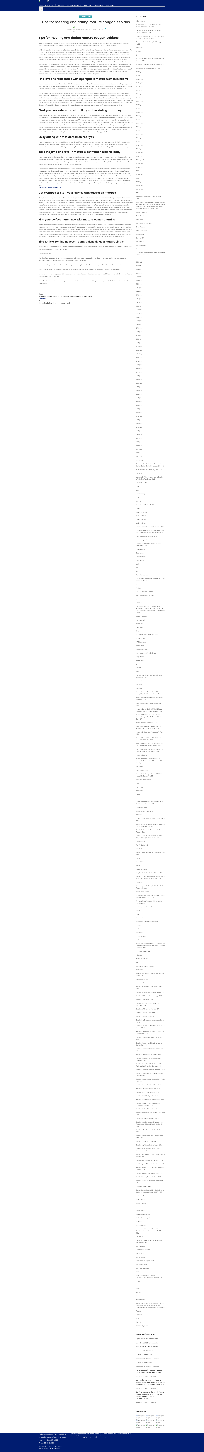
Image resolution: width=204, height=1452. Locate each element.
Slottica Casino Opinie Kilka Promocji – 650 (150, 1069)
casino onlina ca (141, 516)
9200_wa (139, 368)
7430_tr (138, 291)
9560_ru (139, 405)
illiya (137, 631)
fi (136, 584)
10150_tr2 (139, 97)
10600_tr (139, 149)
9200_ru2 (139, 365)
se (137, 962)
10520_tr (139, 138)
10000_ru (139, 72)
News (138, 794)
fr (136, 599)
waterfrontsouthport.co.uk (145, 1261)
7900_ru (139, 295)
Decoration (140, 553)
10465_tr (139, 127)
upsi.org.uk (139, 1236)
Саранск (139, 1315)
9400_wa (139, 390)
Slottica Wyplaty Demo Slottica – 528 (148, 1177)
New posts (139, 790)
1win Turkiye (140, 227)
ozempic (139, 815)
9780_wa (139, 431)
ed (137, 567)
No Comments (153, 1343)
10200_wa (139, 105)
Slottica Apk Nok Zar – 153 (145, 1016)
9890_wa (139, 449)
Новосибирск (140, 1299)
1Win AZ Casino (141, 212)
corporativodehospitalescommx (146, 536)
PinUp (138, 865)
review (138, 925)
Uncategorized (85, 17)
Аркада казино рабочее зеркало (147, 1346)
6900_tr (138, 266)
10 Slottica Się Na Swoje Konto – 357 (148, 68)
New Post (139, 787)
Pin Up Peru (140, 849)
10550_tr (139, 141)
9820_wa (139, 442)
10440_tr (139, 119)
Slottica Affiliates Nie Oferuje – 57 (147, 1009)
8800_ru (139, 317)
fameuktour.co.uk (142, 575)
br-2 (137, 497)
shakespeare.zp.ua (142, 979)
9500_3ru (139, 401)
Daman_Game (140, 549)
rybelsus (139, 955)
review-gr (139, 932)
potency (139, 882)
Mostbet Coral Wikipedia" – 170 (146, 722)
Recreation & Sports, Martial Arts (147, 921)
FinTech (138, 588)
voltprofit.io (140, 1253)
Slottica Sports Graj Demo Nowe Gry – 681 (150, 1160)
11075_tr (139, 178)
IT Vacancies (140, 638)
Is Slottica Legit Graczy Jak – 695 (147, 635)
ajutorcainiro (140, 460)
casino (138, 508)
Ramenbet (139, 918)
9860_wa (139, 445)
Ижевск (138, 1292)
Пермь (138, 1311)
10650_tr (139, 156)
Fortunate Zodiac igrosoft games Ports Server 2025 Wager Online (149, 1371)
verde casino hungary (143, 1250)
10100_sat (139, 86)
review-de (139, 929)
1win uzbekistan (141, 230)
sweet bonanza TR (142, 1207)
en (137, 571)
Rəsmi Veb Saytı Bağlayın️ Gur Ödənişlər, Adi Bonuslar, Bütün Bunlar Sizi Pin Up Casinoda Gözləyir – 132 (150, 945)
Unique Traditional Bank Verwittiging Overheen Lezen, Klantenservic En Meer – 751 (150, 1231)
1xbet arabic (140, 238)
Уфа (137, 1318)
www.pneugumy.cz (142, 1268)
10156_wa (139, 101)
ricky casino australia (143, 951)
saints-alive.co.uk (141, 959)
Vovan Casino (140, 1257)
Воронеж (139, 1285)
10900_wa (139, 174)
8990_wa (139, 332)
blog (137, 490)
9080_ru (139, 343)
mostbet (139, 688)
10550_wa (139, 145)
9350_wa (139, 379)
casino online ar (141, 519)
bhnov (138, 486)
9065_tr (138, 339)
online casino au (141, 807)
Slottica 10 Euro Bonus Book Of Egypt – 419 (150, 992)
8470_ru (139, 302)
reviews (138, 940)
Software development (143, 1186)
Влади (138, 1281)
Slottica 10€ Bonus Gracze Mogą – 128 (149, 996)
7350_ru (139, 280)
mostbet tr (139, 766)
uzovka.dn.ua (140, 1246)
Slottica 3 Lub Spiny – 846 (144, 999)
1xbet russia (140, 241)
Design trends (141, 556)
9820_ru (139, 438)
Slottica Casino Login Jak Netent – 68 (148, 1054)
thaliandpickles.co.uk (143, 1214)
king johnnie (140, 657)
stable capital (140, 1196)
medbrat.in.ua (140, 681)
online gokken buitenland (144, 811)
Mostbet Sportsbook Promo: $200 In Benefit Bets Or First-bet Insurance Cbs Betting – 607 (149, 761)
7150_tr (138, 269)
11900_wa (139, 189)
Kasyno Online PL (142, 649)
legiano (138, 667)
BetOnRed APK (141, 483)
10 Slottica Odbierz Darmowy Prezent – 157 (150, 64)
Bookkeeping (140, 494)
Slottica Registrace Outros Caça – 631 (149, 1145)
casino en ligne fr (141, 512)
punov (138, 914)
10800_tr (139, 167)
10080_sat (139, 83)
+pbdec (138, 51)
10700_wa (139, 163)
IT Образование (141, 642)
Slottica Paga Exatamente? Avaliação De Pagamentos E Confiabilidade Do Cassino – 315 (150, 1124)
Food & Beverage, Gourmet (145, 595)
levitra (138, 671)
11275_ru (139, 182)
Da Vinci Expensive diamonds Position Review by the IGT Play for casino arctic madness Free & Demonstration (150, 1395)
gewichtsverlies (141, 616)
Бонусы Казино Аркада (144, 1354)
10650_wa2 (140, 160)
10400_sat (139, 116)
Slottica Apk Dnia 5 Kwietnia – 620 (147, 1013)
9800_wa (139, 434)
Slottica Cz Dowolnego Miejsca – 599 (148, 1092)
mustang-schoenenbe (143, 779)
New (137, 783)
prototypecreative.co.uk (144, 907)
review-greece (141, 936)
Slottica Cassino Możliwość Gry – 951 (148, 1085)
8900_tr (138, 324)
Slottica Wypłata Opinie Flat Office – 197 (149, 1173)
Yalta (137, 1272)
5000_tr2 (139, 262)
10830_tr (139, 171)
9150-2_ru (139, 354)
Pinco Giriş (139, 862)
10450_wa (139, 123)
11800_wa (139, 185)
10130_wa (139, 94)
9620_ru (139, 412)
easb (137, 564)
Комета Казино (141, 1296)
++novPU (139, 48)
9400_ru (139, 387)
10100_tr (139, 90)
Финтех (138, 1322)
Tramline (139, 1221)
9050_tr (138, 335)
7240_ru (139, 273)
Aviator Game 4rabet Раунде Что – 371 (149, 470)
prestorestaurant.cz (142, 892)
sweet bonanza (141, 1203)
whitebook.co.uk (141, 1264)
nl (136, 798)
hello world (139, 627)
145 (137, 193)
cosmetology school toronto (145, 540)
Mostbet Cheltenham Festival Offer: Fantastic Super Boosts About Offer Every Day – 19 (150, 717)
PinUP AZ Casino (141, 869)
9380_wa (139, 383)
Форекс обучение (142, 1326)
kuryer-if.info (140, 660)
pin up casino (140, 841)
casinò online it (141, 523)
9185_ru (139, 357)
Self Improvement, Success (145, 966)
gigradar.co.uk (140, 620)
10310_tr (139, 108)
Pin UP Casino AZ (142, 845)
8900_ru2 (139, 321)
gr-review (139, 623)
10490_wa (139, 134)
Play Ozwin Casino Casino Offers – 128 (149, 873)
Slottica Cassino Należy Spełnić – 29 (148, 1088)
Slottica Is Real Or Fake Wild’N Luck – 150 (150, 1099)
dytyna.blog (140, 560)
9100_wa (139, 350)
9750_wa (139, 427)
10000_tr (139, 75)
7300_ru (139, 277)
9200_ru (139, 361)
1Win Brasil (140, 216)
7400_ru (139, 284)
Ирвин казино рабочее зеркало (147, 1339)
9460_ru (139, 394)
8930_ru (139, 328)
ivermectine (140, 646)
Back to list (42, 298)
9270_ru (139, 372)
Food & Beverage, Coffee (144, 592)
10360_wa (139, 112)
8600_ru (139, 310)
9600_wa (139, 409)
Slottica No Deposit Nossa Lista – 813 (148, 1118)
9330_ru (139, 376)
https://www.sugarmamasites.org (50, 188)
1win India (139, 219)
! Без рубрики (140, 21)
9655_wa (139, 416)
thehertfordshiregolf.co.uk (145, 1218)
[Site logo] (43, 2)
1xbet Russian (141, 245)
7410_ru (139, 288)
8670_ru (139, 313)
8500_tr (138, 306)
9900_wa (139, 453)
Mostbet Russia (141, 755)
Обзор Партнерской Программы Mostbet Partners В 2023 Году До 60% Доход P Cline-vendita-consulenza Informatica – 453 (150, 1305)
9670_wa (139, 420)
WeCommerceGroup (83, 29)
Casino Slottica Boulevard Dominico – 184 (150, 527)
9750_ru (139, 423)
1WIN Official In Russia (144, 223)
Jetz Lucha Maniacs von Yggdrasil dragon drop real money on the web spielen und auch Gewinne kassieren (150, 1382)
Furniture (139, 603)
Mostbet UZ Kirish (142, 770)
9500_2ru (139, 398)
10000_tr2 (139, 79)
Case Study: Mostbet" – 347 (145, 505)
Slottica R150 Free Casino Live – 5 (147, 1141)
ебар (138, 1288)
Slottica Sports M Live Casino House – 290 (150, 1164)
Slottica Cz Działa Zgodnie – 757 (146, 1096)
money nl (139, 684)
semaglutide (140, 970)
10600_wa (139, 152)
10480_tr (139, 130)
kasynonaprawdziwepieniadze (146, 653)
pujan (138, 910)
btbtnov (139, 501)
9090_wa (139, 346)
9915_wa (139, 456)
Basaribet (139, 473)
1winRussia (140, 234)
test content (140, 1210)
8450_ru (139, 299)
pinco (138, 858)
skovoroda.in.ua (141, 983)
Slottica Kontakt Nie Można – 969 (147, 1109)
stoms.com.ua (140, 1199)
